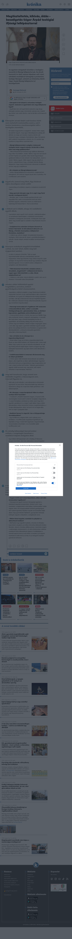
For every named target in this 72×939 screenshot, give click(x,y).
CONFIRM (25, 488)
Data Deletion (28, 493)
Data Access (36, 493)
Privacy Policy (44, 493)
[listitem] (36, 465)
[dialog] (36, 469)
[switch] (53, 468)
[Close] (60, 445)
